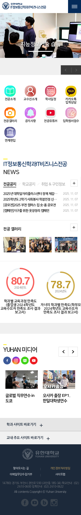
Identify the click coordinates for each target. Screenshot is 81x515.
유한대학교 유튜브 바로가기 (34, 360)
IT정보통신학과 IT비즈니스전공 (28, 7)
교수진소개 (30, 99)
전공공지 (9, 184)
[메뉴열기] (74, 6)
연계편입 (10, 140)
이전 (66, 70)
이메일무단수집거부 (21, 474)
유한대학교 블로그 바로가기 (25, 360)
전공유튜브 (50, 120)
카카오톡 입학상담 (70, 101)
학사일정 (50, 99)
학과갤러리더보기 (74, 227)
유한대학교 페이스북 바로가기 (7, 360)
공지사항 (30, 120)
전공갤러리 (10, 120)
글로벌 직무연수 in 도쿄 (19, 398)
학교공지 (28, 184)
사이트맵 (60, 474)
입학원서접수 (71, 120)
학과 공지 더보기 (74, 183)
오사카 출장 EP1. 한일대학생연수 (56, 398)
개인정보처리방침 (60, 468)
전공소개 (10, 99)
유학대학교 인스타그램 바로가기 (16, 360)
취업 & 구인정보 (53, 184)
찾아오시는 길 (21, 468)
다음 (76, 70)
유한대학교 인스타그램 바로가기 (54, 503)
